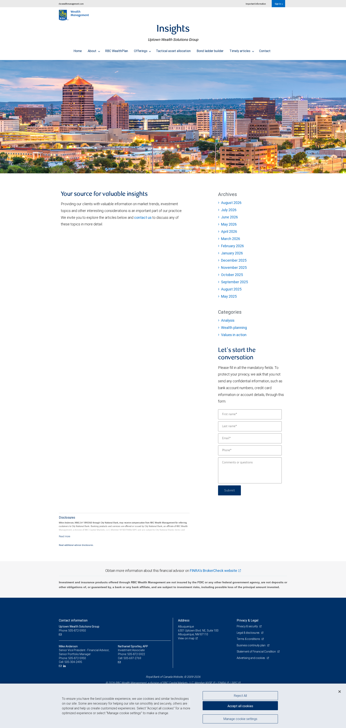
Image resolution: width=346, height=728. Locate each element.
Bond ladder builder (210, 51)
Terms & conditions (249, 639)
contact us (143, 217)
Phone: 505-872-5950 (72, 630)
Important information (256, 3)
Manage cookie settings (240, 719)
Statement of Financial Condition (257, 651)
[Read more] (64, 536)
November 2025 (234, 267)
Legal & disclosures (248, 633)
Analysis (227, 320)
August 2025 (231, 289)
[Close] (339, 691)
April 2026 (229, 231)
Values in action (233, 334)
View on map (186, 638)
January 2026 (232, 253)
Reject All (240, 696)
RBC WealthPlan (116, 51)
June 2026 (229, 217)
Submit (229, 490)
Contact (265, 51)
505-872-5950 (77, 658)
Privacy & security (247, 626)
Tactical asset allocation (173, 51)
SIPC (234, 683)
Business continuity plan (251, 645)
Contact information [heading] (73, 620)
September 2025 (234, 282)
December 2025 (233, 260)
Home (77, 51)
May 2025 (229, 296)
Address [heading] (183, 620)
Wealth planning (234, 327)
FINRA (222, 683)
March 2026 (230, 238)
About (92, 51)
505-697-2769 (132, 658)
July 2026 (228, 210)
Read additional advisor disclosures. (76, 545)
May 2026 (229, 224)
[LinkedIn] (65, 666)
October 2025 (232, 274)
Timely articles (240, 51)
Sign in (278, 3)
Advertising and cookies (251, 658)
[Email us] (61, 634)
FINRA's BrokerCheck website (213, 570)
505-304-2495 (73, 662)
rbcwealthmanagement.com (71, 3)
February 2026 (232, 246)
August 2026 (231, 202)
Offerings (141, 51)
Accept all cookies (240, 706)
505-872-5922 (136, 654)
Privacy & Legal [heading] (247, 620)
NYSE (208, 683)
